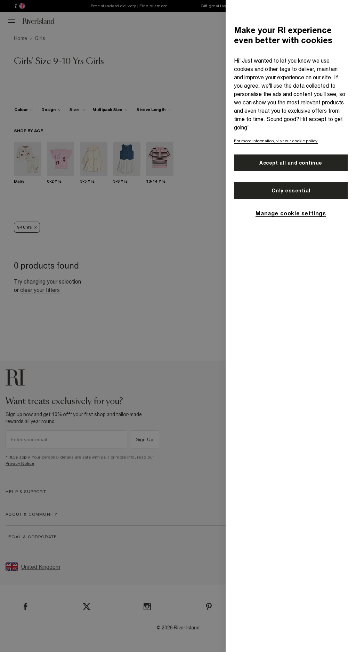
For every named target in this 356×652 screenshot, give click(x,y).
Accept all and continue (290, 163)
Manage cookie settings (291, 213)
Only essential (291, 190)
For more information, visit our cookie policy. (276, 140)
